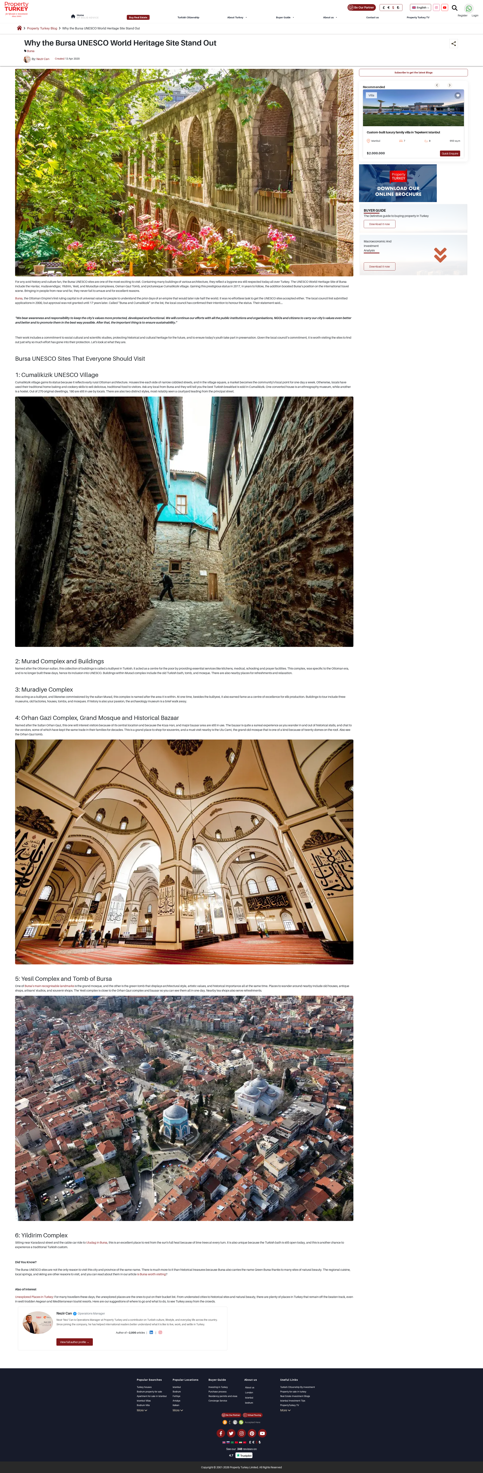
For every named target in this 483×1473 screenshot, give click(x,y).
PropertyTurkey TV (289, 1405)
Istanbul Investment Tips (292, 1400)
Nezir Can (42, 59)
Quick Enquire (450, 153)
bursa (31, 51)
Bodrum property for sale (149, 1391)
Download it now (379, 224)
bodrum (249, 1402)
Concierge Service (217, 1400)
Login (475, 15)
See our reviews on (241, 1449)
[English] (224, 1442)
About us (328, 17)
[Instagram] (436, 7)
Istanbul (177, 1387)
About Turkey (235, 17)
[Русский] (228, 1442)
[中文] (237, 1442)
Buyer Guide (283, 17)
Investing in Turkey (218, 1387)
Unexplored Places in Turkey (34, 1297)
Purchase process (217, 1391)
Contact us (372, 17)
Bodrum (177, 1391)
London (249, 1392)
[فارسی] (241, 1442)
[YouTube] (444, 7)
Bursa (19, 298)
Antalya (176, 1400)
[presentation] (437, 85)
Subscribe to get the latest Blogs (413, 72)
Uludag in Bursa (96, 1242)
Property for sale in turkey (293, 1391)
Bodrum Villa (143, 1405)
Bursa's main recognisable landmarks (49, 986)
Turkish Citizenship (188, 17)
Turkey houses (144, 1387)
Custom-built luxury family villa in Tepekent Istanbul (403, 132)
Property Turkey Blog (42, 28)
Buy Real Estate (138, 17)
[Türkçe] (245, 1442)
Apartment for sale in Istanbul (152, 1396)
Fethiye (176, 1396)
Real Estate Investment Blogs (295, 1396)
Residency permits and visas (222, 1396)
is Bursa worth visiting (151, 1274)
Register (463, 15)
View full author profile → (74, 1342)
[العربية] (233, 1442)
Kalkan (176, 1405)
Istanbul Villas (144, 1400)
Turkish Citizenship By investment (297, 1387)
